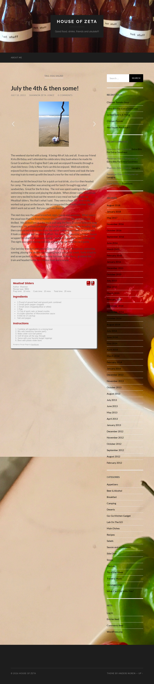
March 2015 (113, 293)
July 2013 (112, 399)
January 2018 (114, 211)
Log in (110, 612)
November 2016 (115, 224)
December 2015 (115, 268)
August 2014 (113, 324)
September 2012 (115, 450)
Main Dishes (113, 528)
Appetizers (112, 484)
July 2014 (112, 330)
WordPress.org (114, 631)
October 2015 (114, 274)
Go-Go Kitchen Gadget (119, 515)
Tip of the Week (115, 572)
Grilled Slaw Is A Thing (118, 114)
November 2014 (115, 311)
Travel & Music (114, 578)
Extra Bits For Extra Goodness (122, 108)
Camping (111, 503)
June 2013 (112, 406)
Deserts (111, 509)
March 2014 (113, 355)
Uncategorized (114, 584)
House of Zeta (77, 21)
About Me (16, 57)
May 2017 (112, 217)
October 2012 (114, 443)
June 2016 (112, 243)
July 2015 (112, 280)
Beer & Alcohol (114, 490)
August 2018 (113, 205)
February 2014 (114, 362)
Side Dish (111, 553)
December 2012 (115, 431)
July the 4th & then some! (45, 88)
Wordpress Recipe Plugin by (26, 344)
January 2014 (114, 368)
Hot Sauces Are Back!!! (118, 127)
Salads (110, 540)
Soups (110, 559)
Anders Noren (127, 673)
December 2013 (115, 374)
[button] (13, 124)
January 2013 (114, 425)
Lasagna (136, 167)
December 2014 (115, 305)
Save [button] (88, 285)
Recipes (111, 534)
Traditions (127, 183)
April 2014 (112, 349)
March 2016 (113, 249)
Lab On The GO (115, 522)
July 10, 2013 (18, 95)
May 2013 (112, 412)
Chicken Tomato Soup (118, 102)
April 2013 (112, 418)
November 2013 (115, 381)
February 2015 (114, 299)
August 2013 (113, 393)
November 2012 (115, 437)
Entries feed (113, 619)
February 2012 (114, 462)
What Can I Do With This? (120, 591)
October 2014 (114, 318)
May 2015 (112, 286)
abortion (74, 181)
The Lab (111, 566)
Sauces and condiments (119, 547)
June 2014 (112, 337)
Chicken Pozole (115, 121)
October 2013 (114, 387)
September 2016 (115, 236)
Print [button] (92, 284)
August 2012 (113, 456)
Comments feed (115, 625)
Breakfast (112, 497)
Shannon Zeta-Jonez (41, 95)
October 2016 (114, 230)
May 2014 (112, 343)
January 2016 (114, 261)
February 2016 (114, 255)
